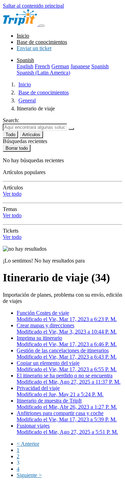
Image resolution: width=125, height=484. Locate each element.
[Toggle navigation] (41, 26)
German (60, 66)
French (42, 66)
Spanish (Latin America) (43, 73)
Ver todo (12, 194)
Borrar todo (17, 148)
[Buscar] (71, 129)
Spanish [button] (25, 60)
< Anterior (28, 444)
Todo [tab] (10, 134)
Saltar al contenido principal (33, 6)
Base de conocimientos (42, 42)
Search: (11, 120)
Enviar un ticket (34, 48)
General (27, 100)
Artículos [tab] (31, 134)
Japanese (80, 66)
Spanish (100, 66)
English (25, 66)
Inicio (23, 36)
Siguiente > (29, 475)
